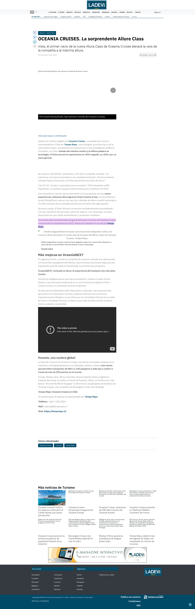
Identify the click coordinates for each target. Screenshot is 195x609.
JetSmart (77, 17)
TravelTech (86, 12)
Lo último (61, 12)
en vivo (134, 17)
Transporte (96, 12)
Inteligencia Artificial (95, 17)
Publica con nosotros (130, 597)
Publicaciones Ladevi (106, 575)
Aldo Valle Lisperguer (55, 136)
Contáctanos (134, 601)
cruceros (58, 445)
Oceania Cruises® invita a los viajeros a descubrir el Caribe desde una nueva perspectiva (50, 511)
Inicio (42, 33)
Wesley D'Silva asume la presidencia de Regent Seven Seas (111, 538)
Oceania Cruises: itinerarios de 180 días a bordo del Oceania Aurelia (112, 510)
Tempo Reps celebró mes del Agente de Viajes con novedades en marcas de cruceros (142, 539)
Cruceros (114, 12)
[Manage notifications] (190, 604)
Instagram (80, 582)
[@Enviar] (35, 46)
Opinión (122, 12)
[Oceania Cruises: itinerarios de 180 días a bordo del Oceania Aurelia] (112, 497)
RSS (138, 605)
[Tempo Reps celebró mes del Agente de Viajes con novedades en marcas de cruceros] (143, 526)
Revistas (129, 12)
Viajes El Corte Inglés (51, 17)
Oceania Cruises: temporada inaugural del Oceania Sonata (81, 510)
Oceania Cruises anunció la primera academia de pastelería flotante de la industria (51, 539)
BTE (84, 17)
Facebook (80, 578)
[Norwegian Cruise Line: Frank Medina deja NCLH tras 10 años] (82, 526)
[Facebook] (35, 32)
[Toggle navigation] (36, 12)
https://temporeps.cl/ (55, 411)
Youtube (80, 589)
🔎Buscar (137, 12)
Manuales (69, 12)
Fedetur (107, 17)
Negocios (77, 12)
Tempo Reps (70, 144)
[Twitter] (35, 37)
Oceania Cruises (45, 445)
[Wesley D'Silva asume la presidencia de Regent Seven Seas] (112, 526)
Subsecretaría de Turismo (121, 17)
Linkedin (80, 586)
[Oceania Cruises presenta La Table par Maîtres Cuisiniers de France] (143, 497)
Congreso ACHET (66, 17)
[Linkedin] (35, 42)
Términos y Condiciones (40, 601)
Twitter (79, 575)
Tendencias (105, 12)
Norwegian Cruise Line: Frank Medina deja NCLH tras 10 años (81, 538)
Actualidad (52, 12)
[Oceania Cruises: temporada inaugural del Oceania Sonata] (82, 497)
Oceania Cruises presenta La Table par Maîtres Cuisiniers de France (142, 510)
